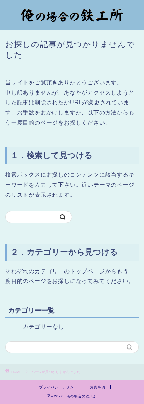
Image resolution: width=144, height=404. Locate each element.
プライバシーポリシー (58, 387)
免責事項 (97, 387)
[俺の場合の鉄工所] (72, 23)
